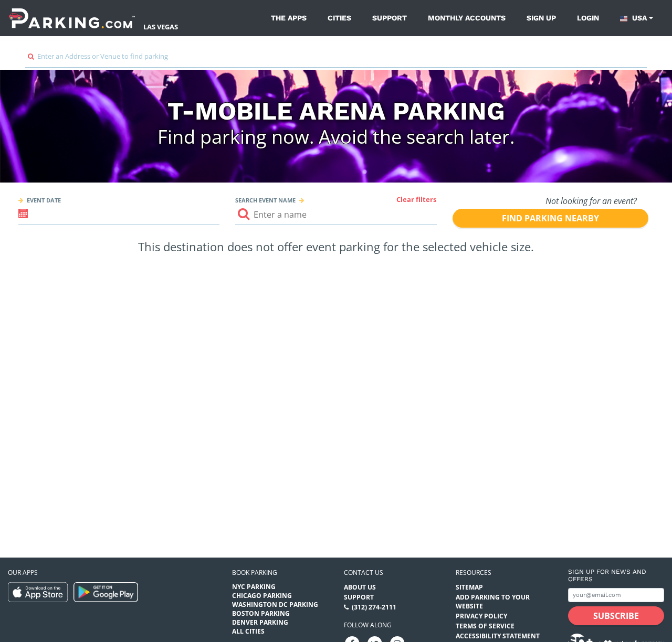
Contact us (363, 572)
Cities (339, 18)
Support (389, 18)
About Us (360, 587)
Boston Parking (261, 613)
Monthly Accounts (467, 18)
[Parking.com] (72, 18)
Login (588, 18)
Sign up (541, 18)
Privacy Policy (481, 616)
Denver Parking (260, 622)
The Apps (289, 18)
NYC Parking (254, 586)
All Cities (248, 631)
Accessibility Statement (498, 636)
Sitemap (469, 587)
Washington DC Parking (275, 604)
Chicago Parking (262, 595)
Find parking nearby (550, 218)
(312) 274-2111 (374, 607)
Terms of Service (485, 626)
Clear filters (416, 199)
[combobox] (336, 59)
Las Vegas (160, 26)
